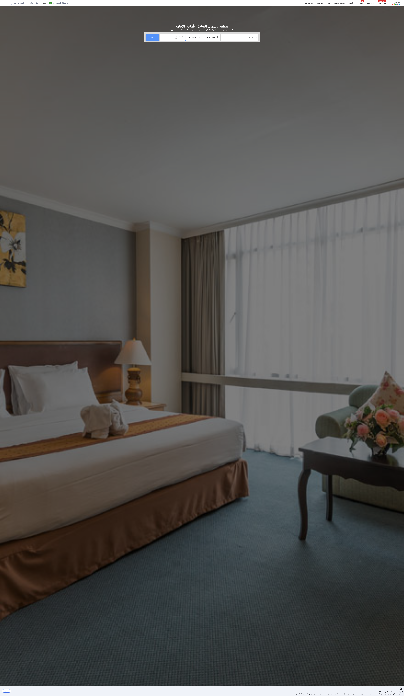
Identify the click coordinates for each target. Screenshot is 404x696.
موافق (6, 691)
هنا (292, 694)
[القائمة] (5, 3)
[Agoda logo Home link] (396, 3)
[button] (50, 3)
